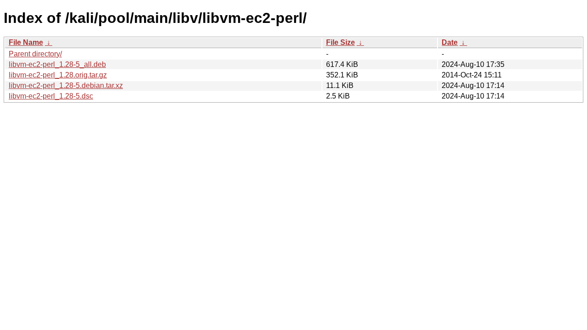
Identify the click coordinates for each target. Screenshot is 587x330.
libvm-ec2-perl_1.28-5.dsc (51, 96)
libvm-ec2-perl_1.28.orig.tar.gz (58, 75)
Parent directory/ (35, 54)
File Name (26, 42)
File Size (340, 42)
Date (450, 42)
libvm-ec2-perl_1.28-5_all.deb (57, 64)
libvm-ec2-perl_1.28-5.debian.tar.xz (66, 85)
